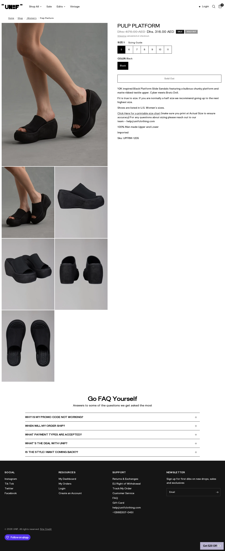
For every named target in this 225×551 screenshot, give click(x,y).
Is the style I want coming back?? (51, 452)
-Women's (31, 18)
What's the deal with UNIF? (46, 443)
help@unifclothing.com (126, 507)
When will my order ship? (45, 425)
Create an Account (70, 493)
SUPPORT (119, 472)
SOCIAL (10, 472)
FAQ (115, 498)
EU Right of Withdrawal (126, 483)
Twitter (9, 488)
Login (62, 488)
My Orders (65, 483)
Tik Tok (9, 483)
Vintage (75, 6)
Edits (60, 6)
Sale (49, 6)
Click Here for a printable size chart (138, 113)
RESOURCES (67, 472)
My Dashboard (67, 478)
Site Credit (46, 529)
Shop (20, 18)
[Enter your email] (217, 492)
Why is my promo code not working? (54, 417)
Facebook (11, 493)
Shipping (121, 36)
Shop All (34, 6)
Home (11, 18)
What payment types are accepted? (53, 434)
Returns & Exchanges (125, 478)
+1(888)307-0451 (123, 512)
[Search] (214, 6)
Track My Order (122, 488)
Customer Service (123, 493)
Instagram (11, 478)
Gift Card (118, 502)
